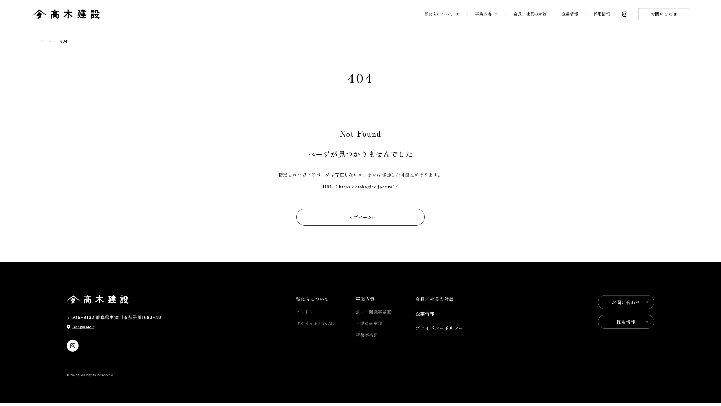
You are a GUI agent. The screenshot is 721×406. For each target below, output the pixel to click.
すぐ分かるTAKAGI (316, 323)
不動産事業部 (369, 323)
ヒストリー (307, 312)
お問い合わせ (664, 14)
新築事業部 (367, 335)
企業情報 (570, 14)
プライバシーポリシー (439, 328)
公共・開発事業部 (373, 312)
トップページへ (360, 217)
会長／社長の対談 (529, 14)
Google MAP (83, 327)
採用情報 (602, 14)
